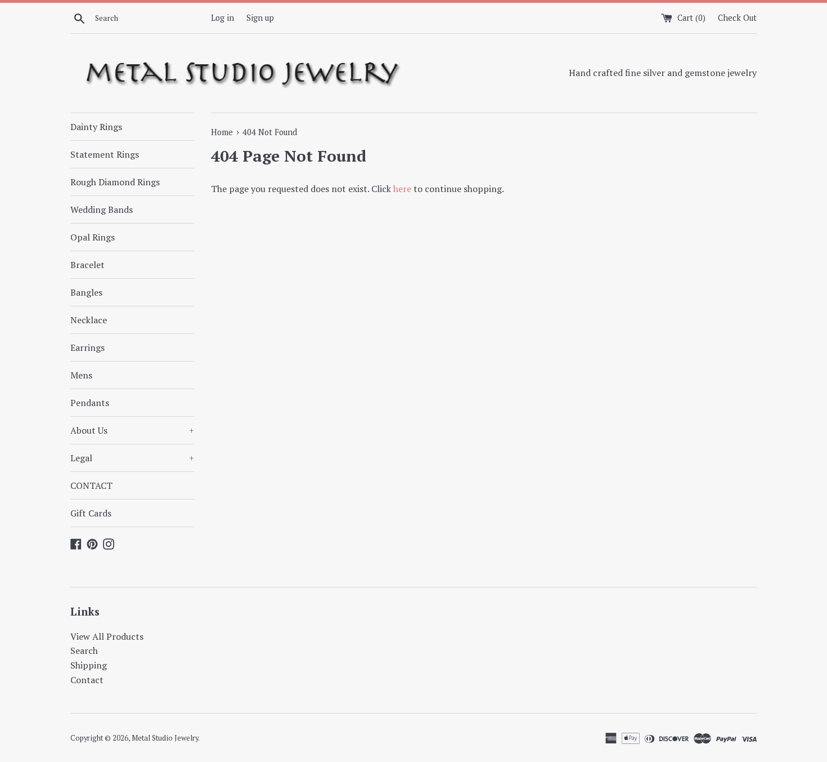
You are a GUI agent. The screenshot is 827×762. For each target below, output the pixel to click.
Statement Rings (104, 154)
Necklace (88, 320)
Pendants (89, 402)
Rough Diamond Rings (115, 182)
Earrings (87, 347)
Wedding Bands (101, 209)
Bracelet (87, 265)
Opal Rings (92, 237)
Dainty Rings (96, 127)
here (402, 188)
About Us (132, 430)
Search (84, 650)
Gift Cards (90, 513)
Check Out (737, 17)
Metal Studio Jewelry (165, 738)
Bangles (86, 292)
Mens (81, 375)
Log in (222, 17)
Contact (87, 680)
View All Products (106, 636)
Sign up (260, 17)
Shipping (88, 665)
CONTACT (91, 485)
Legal (132, 458)
